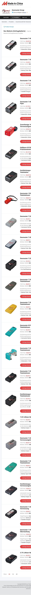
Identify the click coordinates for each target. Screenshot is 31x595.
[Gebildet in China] (12, 3)
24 (9, 574)
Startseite (6, 17)
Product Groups (9, 26)
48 (16, 574)
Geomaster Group (18, 10)
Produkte (16, 17)
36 (13, 574)
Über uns (24, 17)
